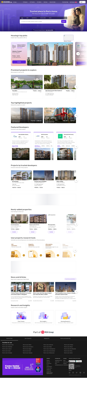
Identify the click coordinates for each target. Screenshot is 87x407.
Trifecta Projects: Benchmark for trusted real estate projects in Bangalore (21, 297)
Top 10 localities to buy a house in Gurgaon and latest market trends (65, 297)
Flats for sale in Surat (27, 354)
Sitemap (64, 367)
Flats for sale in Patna (68, 354)
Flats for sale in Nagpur (27, 352)
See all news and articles (70, 282)
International (65, 368)
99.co (56, 367)
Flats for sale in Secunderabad (49, 354)
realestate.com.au (58, 364)
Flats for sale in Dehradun (48, 348)
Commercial (34, 17)
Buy (22, 17)
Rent (27, 17)
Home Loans (65, 365)
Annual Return (49, 370)
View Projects (19, 47)
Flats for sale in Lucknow (7, 352)
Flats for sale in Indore (6, 354)
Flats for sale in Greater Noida (7, 348)
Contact (19, 62)
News (64, 364)
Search (63, 21)
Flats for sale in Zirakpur (68, 348)
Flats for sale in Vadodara (27, 356)
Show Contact (20, 208)
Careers (48, 364)
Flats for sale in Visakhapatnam (49, 352)
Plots (50, 17)
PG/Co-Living (43, 17)
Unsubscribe (49, 374)
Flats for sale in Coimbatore (28, 350)
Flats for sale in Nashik (68, 356)
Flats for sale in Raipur (48, 350)
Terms (48, 368)
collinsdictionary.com (59, 368)
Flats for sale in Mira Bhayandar (70, 352)
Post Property (73, 2)
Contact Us (49, 373)
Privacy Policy (49, 371)
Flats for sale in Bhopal (68, 350)
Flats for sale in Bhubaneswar (49, 356)
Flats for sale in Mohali (27, 348)
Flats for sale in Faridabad (7, 356)
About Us (48, 365)
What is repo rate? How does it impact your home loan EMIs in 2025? (42, 297)
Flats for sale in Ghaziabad (7, 350)
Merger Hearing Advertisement (49, 377)
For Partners (49, 367)
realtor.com (57, 365)
